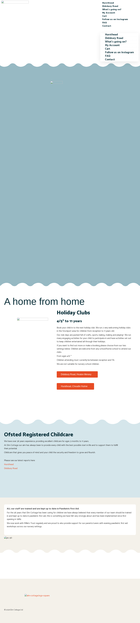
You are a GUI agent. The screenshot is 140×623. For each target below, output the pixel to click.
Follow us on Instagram (115, 19)
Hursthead (108, 3)
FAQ (104, 23)
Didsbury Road (110, 6)
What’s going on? (111, 9)
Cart (104, 16)
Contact (106, 26)
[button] (119, 29)
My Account (108, 13)
